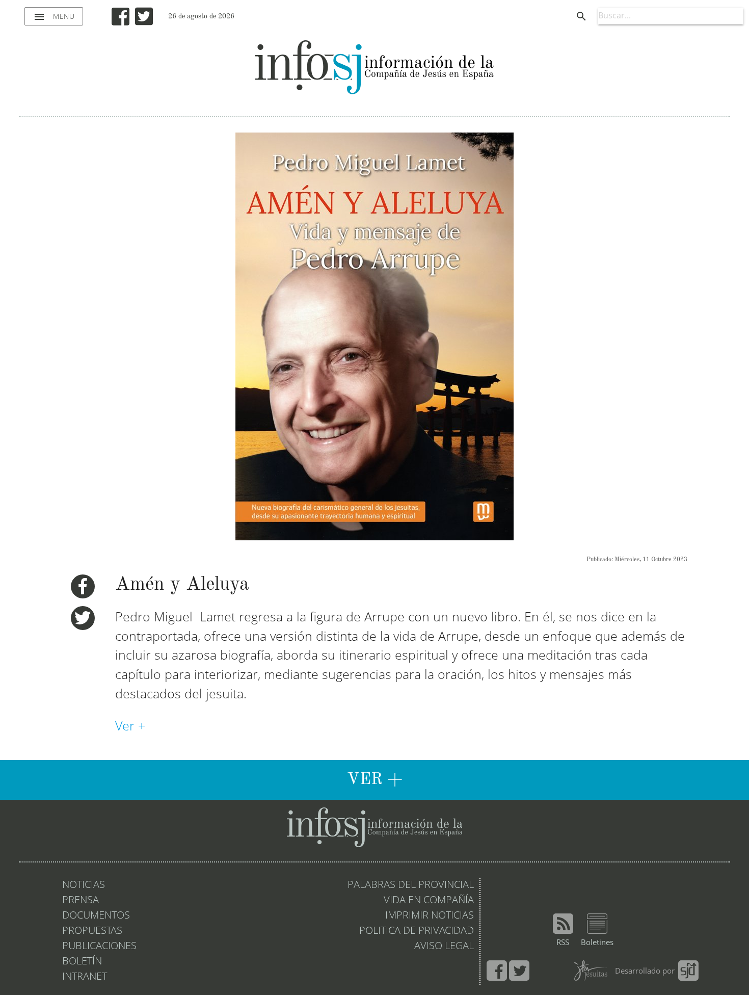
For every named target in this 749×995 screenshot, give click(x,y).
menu (53, 17)
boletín (82, 962)
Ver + (132, 727)
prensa (80, 901)
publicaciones (99, 946)
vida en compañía (429, 901)
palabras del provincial (410, 885)
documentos (96, 916)
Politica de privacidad (416, 931)
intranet (84, 977)
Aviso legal (444, 946)
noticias (83, 885)
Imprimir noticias (429, 916)
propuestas (92, 931)
